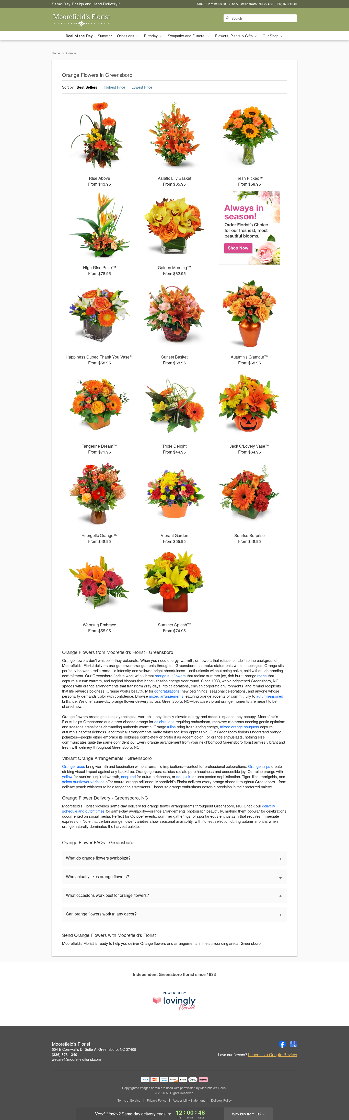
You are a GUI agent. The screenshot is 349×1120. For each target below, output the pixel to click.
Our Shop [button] (271, 35)
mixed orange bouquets (239, 726)
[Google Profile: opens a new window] (293, 1044)
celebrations (164, 721)
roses (262, 675)
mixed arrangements (166, 696)
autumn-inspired (269, 696)
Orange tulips (259, 766)
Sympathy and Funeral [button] (187, 35)
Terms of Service (129, 1100)
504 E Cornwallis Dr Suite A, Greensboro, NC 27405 (94, 1049)
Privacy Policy (156, 1100)
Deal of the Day (79, 35)
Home (56, 53)
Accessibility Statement (189, 1100)
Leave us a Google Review (272, 1054)
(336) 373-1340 (64, 1054)
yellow (67, 776)
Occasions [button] (126, 35)
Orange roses (73, 766)
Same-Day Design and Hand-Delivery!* (86, 3)
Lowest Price (142, 87)
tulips (171, 726)
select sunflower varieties (83, 781)
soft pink (183, 776)
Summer (105, 35)
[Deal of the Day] (249, 228)
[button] (335, 1098)
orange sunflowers (170, 675)
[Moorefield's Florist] (88, 19)
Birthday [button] (151, 35)
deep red (128, 776)
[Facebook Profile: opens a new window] (282, 1044)
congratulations (167, 691)
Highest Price (114, 87)
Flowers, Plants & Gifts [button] (234, 35)
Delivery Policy (221, 1100)
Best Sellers (87, 87)
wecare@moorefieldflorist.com (76, 1059)
